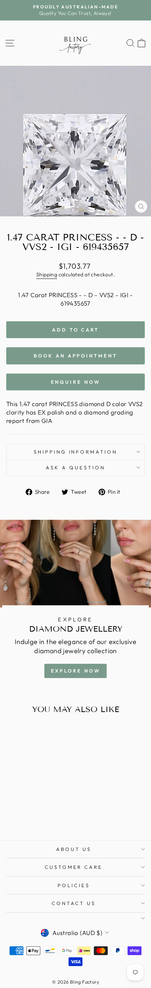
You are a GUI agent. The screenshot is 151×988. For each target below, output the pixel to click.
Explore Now (75, 671)
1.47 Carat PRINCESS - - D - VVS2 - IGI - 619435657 (75, 299)
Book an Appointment (75, 356)
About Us (73, 849)
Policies (74, 885)
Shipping (46, 274)
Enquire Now (75, 382)
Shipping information (76, 452)
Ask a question (75, 467)
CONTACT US (74, 903)
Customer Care (74, 867)
